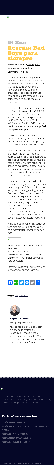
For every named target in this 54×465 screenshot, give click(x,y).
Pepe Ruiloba (26, 68)
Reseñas (12, 68)
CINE (37, 64)
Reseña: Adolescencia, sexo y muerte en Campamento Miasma (25, 428)
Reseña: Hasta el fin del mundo (16, 442)
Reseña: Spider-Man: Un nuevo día (16, 438)
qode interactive (18, 463)
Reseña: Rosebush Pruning (13, 422)
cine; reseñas (21, 295)
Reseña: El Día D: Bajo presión (15, 434)
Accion (30, 64)
